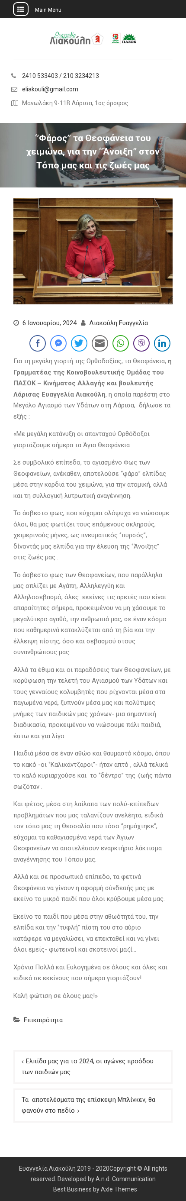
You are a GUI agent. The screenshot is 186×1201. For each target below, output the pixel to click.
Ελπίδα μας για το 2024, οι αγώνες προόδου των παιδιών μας (88, 1066)
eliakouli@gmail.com (50, 89)
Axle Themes (119, 1189)
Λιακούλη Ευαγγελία (118, 323)
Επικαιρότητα (43, 1020)
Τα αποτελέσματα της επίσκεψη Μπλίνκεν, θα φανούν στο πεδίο (88, 1105)
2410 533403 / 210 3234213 (60, 76)
